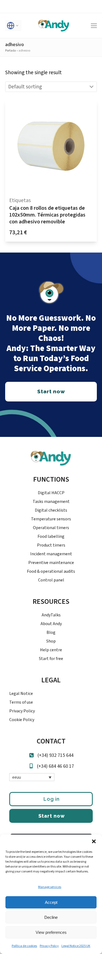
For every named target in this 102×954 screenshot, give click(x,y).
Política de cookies (24, 946)
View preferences (51, 932)
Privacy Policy (49, 946)
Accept (51, 902)
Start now (51, 816)
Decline (51, 917)
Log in (52, 799)
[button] (94, 841)
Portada (10, 51)
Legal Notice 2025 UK (75, 946)
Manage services (49, 887)
